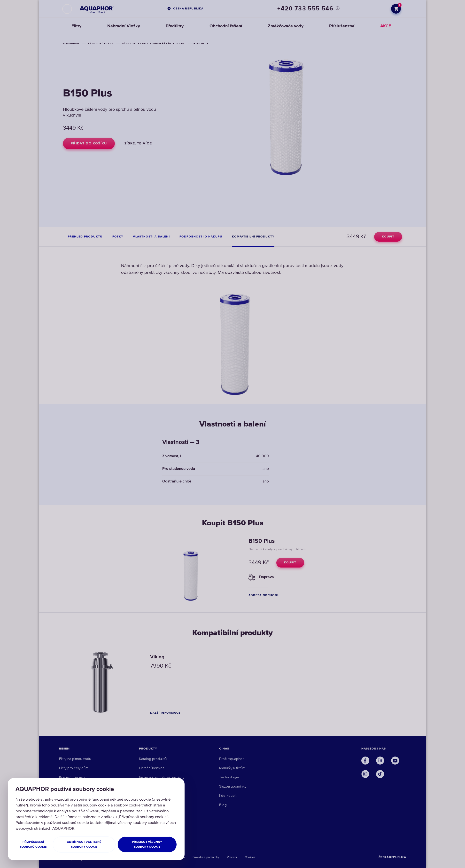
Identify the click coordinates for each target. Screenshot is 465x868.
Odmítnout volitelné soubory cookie (84, 844)
